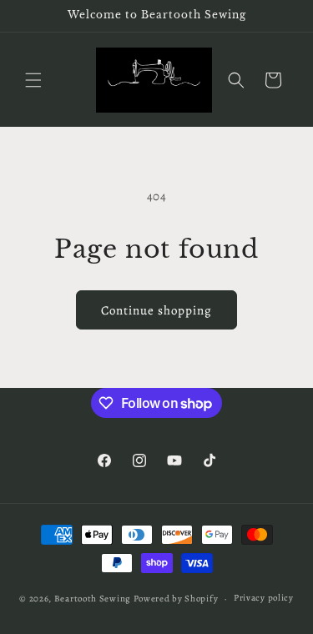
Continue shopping (156, 310)
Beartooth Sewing (92, 598)
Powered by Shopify (176, 598)
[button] (33, 80)
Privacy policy (264, 597)
